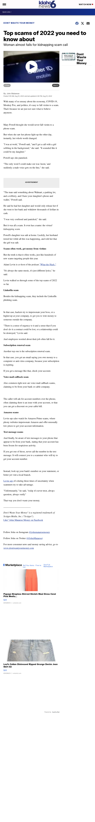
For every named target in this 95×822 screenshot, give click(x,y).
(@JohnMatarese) (34, 538)
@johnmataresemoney (39, 532)
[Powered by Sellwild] (55, 712)
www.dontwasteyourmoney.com (18, 547)
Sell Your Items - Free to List (32, 566)
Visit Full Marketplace (48, 565)
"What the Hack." (47, 264)
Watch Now (85, 4)
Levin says (8, 480)
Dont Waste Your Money (19, 23)
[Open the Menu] (4, 4)
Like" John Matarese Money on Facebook (23, 519)
